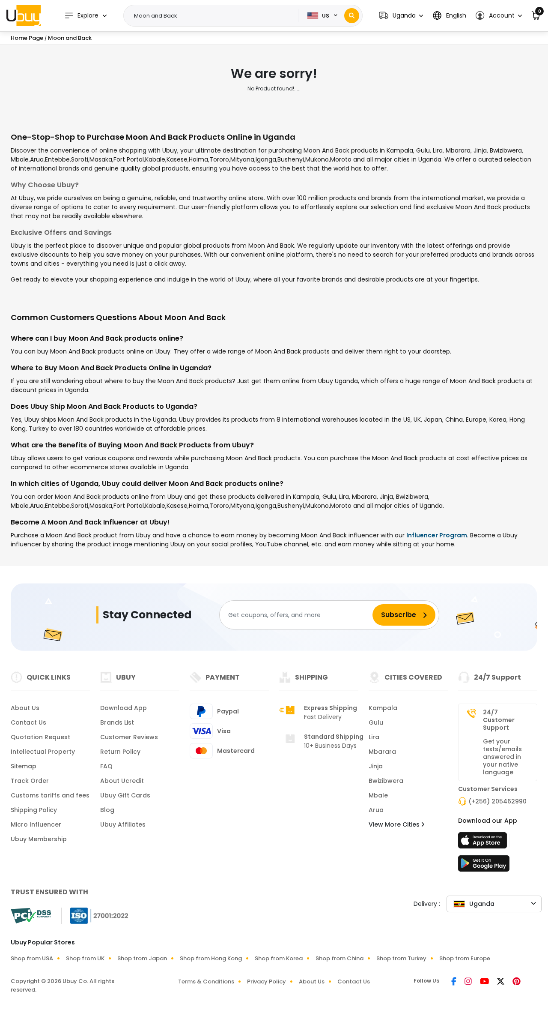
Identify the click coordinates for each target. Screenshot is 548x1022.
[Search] (351, 15)
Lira (374, 737)
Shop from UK (85, 958)
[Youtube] (485, 982)
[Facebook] (454, 982)
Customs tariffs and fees (50, 795)
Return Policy (120, 751)
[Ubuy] (23, 15)
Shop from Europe (464, 958)
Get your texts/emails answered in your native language (502, 756)
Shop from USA (32, 958)
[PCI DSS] (31, 915)
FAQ (106, 766)
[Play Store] (483, 866)
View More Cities (395, 824)
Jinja (376, 766)
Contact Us (28, 722)
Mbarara (382, 751)
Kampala (383, 708)
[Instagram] (469, 982)
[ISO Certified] (95, 915)
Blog (107, 810)
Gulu (376, 722)
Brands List (117, 722)
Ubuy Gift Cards (125, 795)
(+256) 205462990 (497, 801)
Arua (376, 810)
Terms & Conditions (206, 981)
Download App (123, 708)
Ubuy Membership (39, 839)
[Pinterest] (516, 982)
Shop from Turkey (401, 958)
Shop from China (339, 958)
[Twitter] (501, 982)
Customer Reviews (129, 737)
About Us (25, 708)
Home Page (27, 38)
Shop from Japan (142, 958)
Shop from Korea (279, 958)
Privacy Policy (266, 981)
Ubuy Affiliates (123, 824)
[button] (400, 15)
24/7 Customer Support (499, 719)
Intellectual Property (43, 751)
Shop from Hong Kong (211, 958)
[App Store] (483, 843)
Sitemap (23, 766)
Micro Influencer (36, 824)
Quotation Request (40, 737)
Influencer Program (436, 535)
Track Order (30, 780)
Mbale (378, 795)
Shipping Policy (34, 810)
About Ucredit (122, 780)
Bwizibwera (386, 780)
